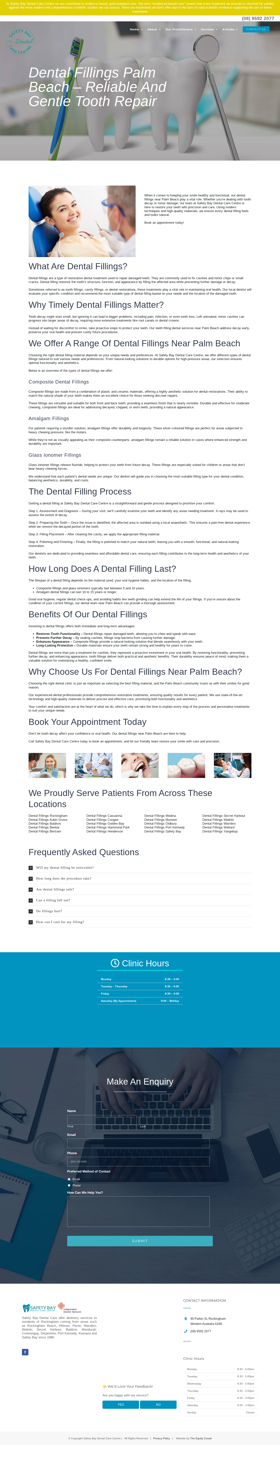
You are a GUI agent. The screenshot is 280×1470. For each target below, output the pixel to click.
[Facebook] (25, 1352)
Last (143, 1126)
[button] (140, 867)
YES (121, 1404)
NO (158, 1404)
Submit (140, 1241)
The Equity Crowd (201, 1438)
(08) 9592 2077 (258, 18)
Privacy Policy (161, 1438)
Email (76, 1179)
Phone (77, 1185)
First (70, 1126)
